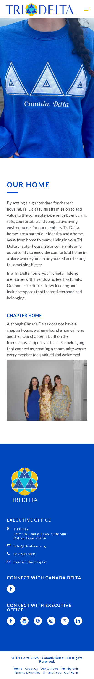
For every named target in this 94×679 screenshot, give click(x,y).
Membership (70, 668)
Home (18, 668)
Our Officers (50, 668)
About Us (31, 668)
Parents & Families (27, 672)
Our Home (71, 672)
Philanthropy (52, 672)
